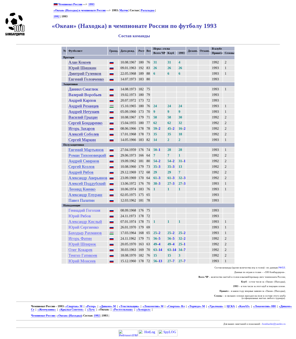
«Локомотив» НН (264, 306)
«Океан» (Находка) (69, 315)
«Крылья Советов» (71, 309)
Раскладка (148, 10)
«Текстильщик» (129, 306)
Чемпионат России (70, 4)
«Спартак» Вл (176, 306)
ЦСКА (231, 306)
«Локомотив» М (153, 306)
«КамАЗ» (244, 306)
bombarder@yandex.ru (274, 324)
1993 (91, 4)
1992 (57, 16)
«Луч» (91, 309)
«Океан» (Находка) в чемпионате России (80, 10)
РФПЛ (281, 267)
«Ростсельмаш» (123, 309)
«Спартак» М (73, 306)
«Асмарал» (143, 309)
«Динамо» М (107, 306)
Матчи (123, 10)
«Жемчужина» (46, 309)
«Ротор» (91, 306)
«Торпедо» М (196, 306)
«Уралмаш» (215, 306)
